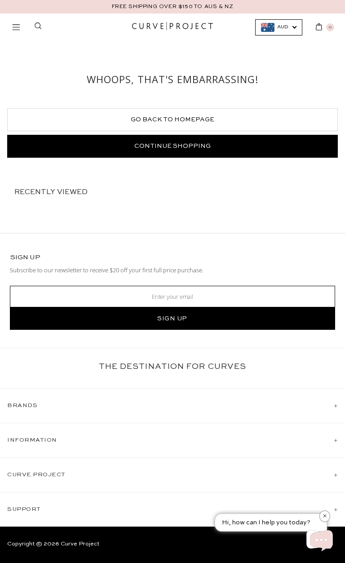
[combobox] (278, 27)
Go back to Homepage (172, 119)
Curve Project (80, 544)
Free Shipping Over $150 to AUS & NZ (173, 6)
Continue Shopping (172, 146)
